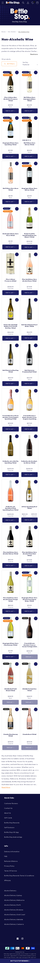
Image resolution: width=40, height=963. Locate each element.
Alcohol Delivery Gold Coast (14, 915)
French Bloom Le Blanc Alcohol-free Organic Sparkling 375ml (29, 417)
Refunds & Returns (11, 861)
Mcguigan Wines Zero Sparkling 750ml (10, 143)
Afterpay (7, 880)
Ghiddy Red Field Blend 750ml (10, 689)
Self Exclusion (9, 827)
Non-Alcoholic (12, 31)
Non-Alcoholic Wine (23, 31)
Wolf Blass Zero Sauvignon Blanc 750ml (29, 99)
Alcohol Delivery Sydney (13, 895)
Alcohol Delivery (10, 891)
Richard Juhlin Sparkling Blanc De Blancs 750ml (29, 235)
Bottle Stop (21, 952)
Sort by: (25, 62)
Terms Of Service (10, 871)
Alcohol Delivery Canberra (14, 924)
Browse (4, 31)
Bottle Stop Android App (13, 837)
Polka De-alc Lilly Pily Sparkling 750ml (10, 462)
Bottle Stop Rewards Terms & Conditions (19, 876)
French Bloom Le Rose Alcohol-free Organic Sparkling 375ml (11, 417)
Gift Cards (8, 818)
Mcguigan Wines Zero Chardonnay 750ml (10, 644)
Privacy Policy (9, 866)
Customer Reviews (11, 803)
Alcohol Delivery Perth (12, 905)
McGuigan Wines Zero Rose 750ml (11, 234)
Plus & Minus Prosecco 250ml (10, 280)
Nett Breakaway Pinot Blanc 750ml (29, 325)
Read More (6, 787)
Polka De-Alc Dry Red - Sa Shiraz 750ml (29, 462)
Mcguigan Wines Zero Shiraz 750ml (29, 189)
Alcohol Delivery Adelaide (13, 919)
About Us (7, 813)
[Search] (23, 2)
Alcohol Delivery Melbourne (14, 900)
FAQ (5, 856)
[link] (20, 15)
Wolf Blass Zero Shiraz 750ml (29, 143)
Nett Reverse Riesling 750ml (10, 371)
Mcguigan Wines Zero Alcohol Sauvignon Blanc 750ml (29, 599)
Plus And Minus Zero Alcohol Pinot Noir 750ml (29, 553)
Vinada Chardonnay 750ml (10, 735)
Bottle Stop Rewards (11, 823)
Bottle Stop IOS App (11, 832)
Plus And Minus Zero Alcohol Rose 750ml (29, 280)
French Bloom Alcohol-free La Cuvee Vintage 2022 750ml (29, 644)
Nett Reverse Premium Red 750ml (29, 371)
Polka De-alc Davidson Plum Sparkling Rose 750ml (10, 508)
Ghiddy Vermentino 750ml (29, 689)
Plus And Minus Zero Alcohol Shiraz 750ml (10, 553)
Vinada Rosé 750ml (29, 734)
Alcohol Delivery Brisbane (13, 910)
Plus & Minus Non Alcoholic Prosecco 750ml (11, 99)
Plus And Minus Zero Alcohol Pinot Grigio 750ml (10, 599)
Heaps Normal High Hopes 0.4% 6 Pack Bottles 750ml (10, 326)
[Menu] (2, 2)
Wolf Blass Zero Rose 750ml (10, 189)
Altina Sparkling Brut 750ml (29, 507)
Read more (34, 54)
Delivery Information (12, 852)
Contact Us (8, 808)
